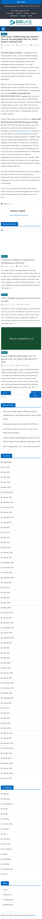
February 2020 (8, 763)
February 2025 (8, 552)
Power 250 (6, 844)
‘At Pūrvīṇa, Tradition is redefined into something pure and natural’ (17, 261)
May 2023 (6, 658)
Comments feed (8, 900)
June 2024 (6, 593)
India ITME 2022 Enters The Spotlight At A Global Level (37, 393)
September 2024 (8, 577)
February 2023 (8, 673)
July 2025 (6, 527)
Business (18, 13)
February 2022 (8, 733)
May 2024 (6, 598)
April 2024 (6, 603)
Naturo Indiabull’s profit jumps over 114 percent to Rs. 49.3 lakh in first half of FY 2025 (19, 359)
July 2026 (6, 467)
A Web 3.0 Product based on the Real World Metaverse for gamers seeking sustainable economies (7, 393)
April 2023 (6, 663)
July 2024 (6, 588)
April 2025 (6, 542)
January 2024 (7, 618)
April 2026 (6, 482)
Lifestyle (33, 13)
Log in (5, 890)
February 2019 (8, 773)
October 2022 (7, 693)
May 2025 (6, 537)
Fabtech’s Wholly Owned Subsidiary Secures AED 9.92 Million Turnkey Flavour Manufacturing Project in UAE (22, 439)
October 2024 (7, 572)
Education (23, 16)
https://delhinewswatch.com (19, 215)
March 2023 (7, 668)
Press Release (10, 13)
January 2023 (7, 678)
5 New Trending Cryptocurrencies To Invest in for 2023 (21, 299)
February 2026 (8, 492)
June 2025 (6, 532)
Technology (7, 859)
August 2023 (7, 643)
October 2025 (7, 512)
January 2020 (7, 768)
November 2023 (8, 628)
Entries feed (7, 895)
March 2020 (7, 758)
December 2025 (8, 502)
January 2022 (7, 738)
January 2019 (7, 778)
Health (30, 16)
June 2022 (6, 713)
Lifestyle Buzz (8, 824)
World (5, 874)
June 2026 (6, 472)
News (5, 834)
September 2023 (8, 638)
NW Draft (6, 839)
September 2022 (8, 698)
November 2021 (8, 748)
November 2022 (8, 688)
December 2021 (8, 743)
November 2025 (8, 507)
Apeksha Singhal (23, 45)
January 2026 (7, 497)
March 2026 (7, 487)
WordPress (32, 915)
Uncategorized (8, 869)
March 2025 (7, 547)
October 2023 (7, 633)
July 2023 (6, 648)
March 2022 (7, 728)
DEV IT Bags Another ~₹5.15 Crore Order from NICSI (21, 446)
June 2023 (6, 653)
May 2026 (6, 477)
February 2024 (8, 613)
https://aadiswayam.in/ (24, 131)
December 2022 (8, 683)
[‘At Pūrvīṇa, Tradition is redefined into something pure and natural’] (21, 241)
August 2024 (7, 582)
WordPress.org (8, 905)
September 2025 (8, 517)
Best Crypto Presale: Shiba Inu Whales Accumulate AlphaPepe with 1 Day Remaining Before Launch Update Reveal (22, 415)
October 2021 (7, 753)
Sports (5, 854)
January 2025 (7, 557)
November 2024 (8, 567)
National (26, 13)
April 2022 (6, 723)
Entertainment (14, 16)
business (10, 204)
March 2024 (7, 608)
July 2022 (6, 708)
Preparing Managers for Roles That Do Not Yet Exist (21, 6)
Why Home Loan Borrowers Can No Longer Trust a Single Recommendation (20, 431)
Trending (6, 864)
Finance (5, 809)
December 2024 (8, 562)
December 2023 (8, 623)
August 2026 (7, 462)
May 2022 (6, 718)
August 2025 (7, 522)
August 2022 (7, 703)
